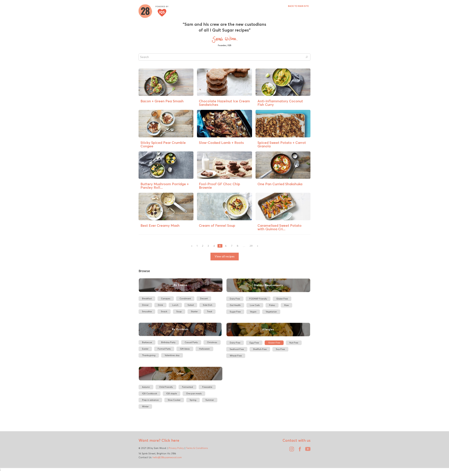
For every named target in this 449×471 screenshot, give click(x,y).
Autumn (146, 387)
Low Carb (255, 305)
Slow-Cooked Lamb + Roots (221, 142)
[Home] (153, 11)
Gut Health (235, 305)
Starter (194, 311)
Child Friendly (166, 387)
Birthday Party (168, 342)
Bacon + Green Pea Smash (162, 101)
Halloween (204, 348)
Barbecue (147, 342)
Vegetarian (271, 311)
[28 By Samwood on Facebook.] (298, 450)
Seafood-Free (237, 349)
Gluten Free (282, 298)
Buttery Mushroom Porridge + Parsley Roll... (164, 186)
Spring (193, 400)
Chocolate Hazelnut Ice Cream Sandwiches (224, 103)
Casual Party (191, 342)
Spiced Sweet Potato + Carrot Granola (281, 144)
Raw (286, 305)
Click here (169, 440)
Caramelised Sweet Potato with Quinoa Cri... (279, 227)
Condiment (185, 298)
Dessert (204, 298)
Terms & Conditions (197, 448)
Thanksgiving (148, 355)
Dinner (145, 305)
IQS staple (171, 393)
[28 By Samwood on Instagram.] (290, 450)
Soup (179, 311)
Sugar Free (235, 311)
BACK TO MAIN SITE (298, 6)
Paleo (272, 305)
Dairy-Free (235, 342)
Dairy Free (235, 298)
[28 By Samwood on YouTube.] (306, 450)
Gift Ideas (185, 348)
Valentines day (172, 355)
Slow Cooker (174, 400)
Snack (164, 311)
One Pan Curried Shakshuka (279, 184)
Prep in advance (150, 400)
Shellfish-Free (260, 349)
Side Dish (207, 305)
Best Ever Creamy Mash (160, 225)
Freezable (207, 387)
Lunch (175, 305)
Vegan (253, 311)
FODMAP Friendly (258, 298)
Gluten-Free (274, 342)
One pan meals (194, 393)
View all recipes (224, 256)
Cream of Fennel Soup (217, 225)
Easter (145, 348)
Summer (210, 400)
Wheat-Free (236, 355)
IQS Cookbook (149, 393)
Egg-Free (254, 342)
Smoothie (147, 311)
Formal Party (164, 348)
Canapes (165, 298)
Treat (209, 311)
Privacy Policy (176, 448)
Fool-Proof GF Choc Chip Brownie (219, 186)
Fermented (187, 387)
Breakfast (147, 298)
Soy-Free (280, 349)
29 (251, 245)
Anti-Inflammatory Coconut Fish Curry (280, 103)
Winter (145, 406)
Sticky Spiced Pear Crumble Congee (163, 144)
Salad (191, 305)
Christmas (212, 342)
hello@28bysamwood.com (167, 457)
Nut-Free (293, 342)
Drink (160, 305)
